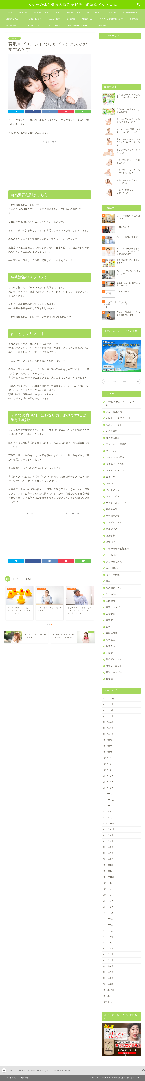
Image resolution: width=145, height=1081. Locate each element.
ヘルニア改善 (93, 12)
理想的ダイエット (14, 19)
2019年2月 (108, 793)
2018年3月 (108, 817)
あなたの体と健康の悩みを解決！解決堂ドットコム (72, 4)
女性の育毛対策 (114, 561)
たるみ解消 (111, 431)
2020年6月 (108, 710)
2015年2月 (108, 859)
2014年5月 (108, 912)
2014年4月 (108, 918)
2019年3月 (108, 787)
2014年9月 (108, 889)
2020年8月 (108, 698)
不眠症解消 (111, 509)
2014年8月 (108, 895)
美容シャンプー (114, 607)
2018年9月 (108, 811)
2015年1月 (108, 865)
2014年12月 (109, 871)
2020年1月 (108, 734)
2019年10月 (109, 752)
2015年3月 (108, 853)
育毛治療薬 (111, 633)
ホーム (9, 12)
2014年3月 (108, 924)
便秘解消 (134, 19)
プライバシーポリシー (77, 25)
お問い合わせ (100, 25)
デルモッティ (12, 25)
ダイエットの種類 (115, 463)
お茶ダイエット (73, 12)
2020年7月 (108, 704)
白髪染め (110, 600)
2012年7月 (108, 948)
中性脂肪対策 (113, 516)
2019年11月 (108, 746)
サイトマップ (54, 25)
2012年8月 (108, 942)
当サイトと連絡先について (111, 19)
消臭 (108, 581)
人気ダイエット (114, 522)
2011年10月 (108, 1002)
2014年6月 (108, 906)
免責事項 (24, 1078)
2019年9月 (108, 758)
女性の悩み (111, 555)
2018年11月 (108, 799)
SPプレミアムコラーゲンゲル (120, 403)
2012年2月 (108, 978)
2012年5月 (108, 960)
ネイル (109, 483)
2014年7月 (108, 900)
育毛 (57, 12)
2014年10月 (109, 883)
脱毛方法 (110, 646)
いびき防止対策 (114, 411)
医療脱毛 (110, 542)
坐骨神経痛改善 (130, 12)
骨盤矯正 (110, 679)
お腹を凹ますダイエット (118, 418)
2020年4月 (108, 722)
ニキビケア (111, 476)
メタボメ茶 (111, 12)
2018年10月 (109, 805)
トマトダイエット (33, 25)
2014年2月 (108, 930)
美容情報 (110, 613)
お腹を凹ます (35, 19)
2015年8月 (108, 841)
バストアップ (113, 489)
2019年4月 (108, 781)
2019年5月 (108, 775)
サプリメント (14, 38)
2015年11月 (108, 823)
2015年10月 (109, 829)
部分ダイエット (114, 659)
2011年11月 (108, 996)
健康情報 (23, 12)
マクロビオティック (116, 503)
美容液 (109, 620)
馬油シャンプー (114, 672)
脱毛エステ (111, 639)
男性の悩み (111, 594)
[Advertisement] (49, 164)
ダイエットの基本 (115, 457)
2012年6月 (108, 954)
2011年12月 (108, 990)
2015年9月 (108, 835)
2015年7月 (108, 847)
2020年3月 (108, 728)
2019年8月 (108, 764)
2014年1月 (108, 936)
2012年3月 (108, 972)
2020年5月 (108, 716)
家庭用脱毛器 (113, 568)
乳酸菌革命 (87, 19)
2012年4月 (108, 966)
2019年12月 (109, 740)
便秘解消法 (111, 529)
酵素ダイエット (41, 12)
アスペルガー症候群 (116, 444)
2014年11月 (108, 877)
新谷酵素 (71, 19)
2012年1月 (108, 984)
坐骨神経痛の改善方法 (117, 548)
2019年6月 (108, 770)
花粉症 (109, 652)
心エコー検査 (54, 19)
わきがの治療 (113, 437)
